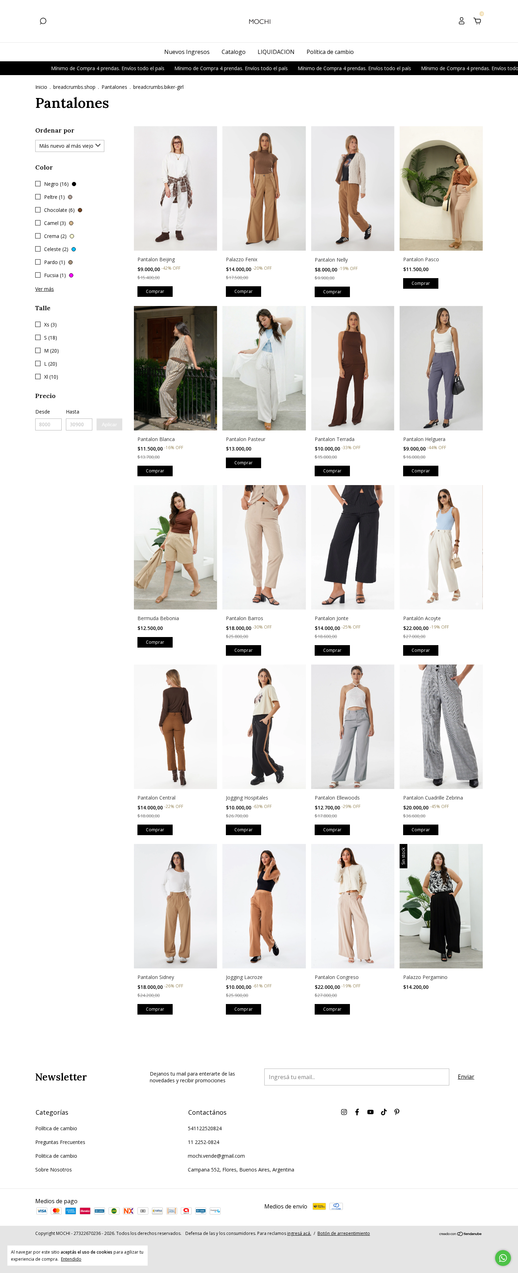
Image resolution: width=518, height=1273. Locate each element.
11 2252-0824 (203, 1142)
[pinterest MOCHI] (397, 1112)
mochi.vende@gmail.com (216, 1155)
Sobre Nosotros (53, 1169)
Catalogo (234, 52)
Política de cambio (330, 52)
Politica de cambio (56, 1155)
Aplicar (109, 424)
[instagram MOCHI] (344, 1112)
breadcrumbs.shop (74, 87)
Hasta (72, 411)
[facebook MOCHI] (357, 1112)
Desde (42, 411)
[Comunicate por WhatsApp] (503, 1258)
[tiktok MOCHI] (384, 1112)
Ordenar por (54, 130)
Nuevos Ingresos (187, 52)
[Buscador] (43, 21)
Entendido (71, 1259)
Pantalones (114, 87)
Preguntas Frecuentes (60, 1142)
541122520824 (205, 1128)
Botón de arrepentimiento (343, 1233)
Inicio (41, 87)
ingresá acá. (299, 1233)
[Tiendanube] (461, 1234)
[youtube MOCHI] (370, 1112)
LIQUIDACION (276, 52)
